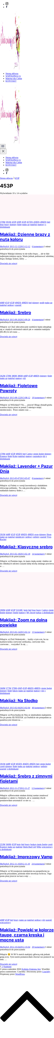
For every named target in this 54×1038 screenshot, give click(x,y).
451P (7, 302)
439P (19, 222)
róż (24, 378)
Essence (3, 456)
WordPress (20, 974)
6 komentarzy (38, 246)
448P (8, 534)
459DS (36, 222)
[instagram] (7, 4)
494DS (26, 764)
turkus (38, 612)
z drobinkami (47, 612)
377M (8, 688)
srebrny (36, 537)
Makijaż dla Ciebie (14, 78)
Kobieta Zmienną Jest (31, 969)
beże (26, 610)
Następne (7, 966)
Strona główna (12, 73)
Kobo (15, 456)
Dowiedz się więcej (8, 263)
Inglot (15, 612)
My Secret (30, 612)
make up (26, 224)
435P (14, 222)
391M (8, 222)
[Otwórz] (3, 146)
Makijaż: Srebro (15, 312)
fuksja (15, 691)
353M (2, 844)
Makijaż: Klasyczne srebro (26, 546)
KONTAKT (11, 81)
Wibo (39, 847)
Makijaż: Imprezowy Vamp (26, 856)
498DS (25, 302)
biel (48, 222)
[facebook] (7, 7)
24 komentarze (38, 864)
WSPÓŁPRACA (13, 76)
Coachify (46, 971)
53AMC (19, 610)
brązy (6, 224)
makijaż (33, 224)
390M (2, 610)
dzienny (13, 224)
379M (2, 222)
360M (2, 688)
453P (24, 222)
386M (20, 376)
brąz (2, 224)
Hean (49, 534)
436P (8, 610)
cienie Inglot (38, 454)
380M (14, 376)
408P (2, 302)
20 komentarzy (38, 947)
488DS (36, 376)
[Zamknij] (3, 151)
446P (8, 454)
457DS (30, 222)
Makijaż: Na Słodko (19, 700)
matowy (41, 224)
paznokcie (37, 456)
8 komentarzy (38, 478)
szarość (18, 305)
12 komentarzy (38, 788)
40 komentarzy (38, 708)
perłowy (11, 305)
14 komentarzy (38, 554)
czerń (2, 766)
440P (25, 376)
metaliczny (20, 537)
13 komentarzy (38, 632)
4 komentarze (38, 319)
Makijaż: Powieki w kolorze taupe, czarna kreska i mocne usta (27, 934)
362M (2, 376)
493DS (19, 764)
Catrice (29, 454)
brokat (33, 844)
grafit (42, 302)
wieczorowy (47, 847)
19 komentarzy (38, 397)
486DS (30, 688)
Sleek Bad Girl (29, 847)
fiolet (19, 224)
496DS (43, 222)
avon (36, 534)
